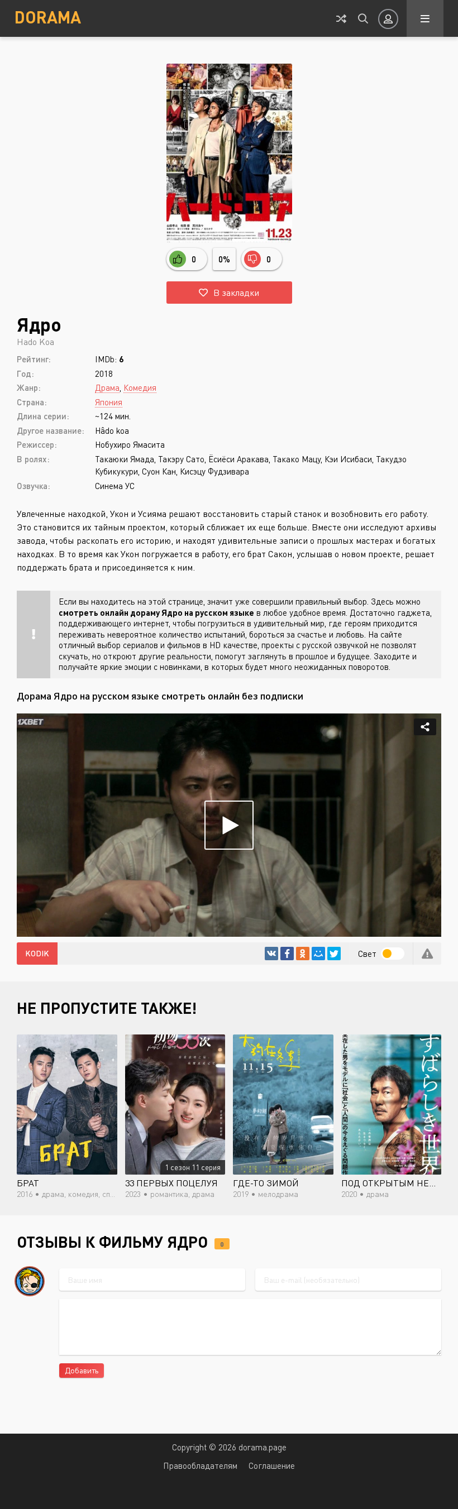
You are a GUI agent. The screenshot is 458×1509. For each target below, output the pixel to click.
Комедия (139, 387)
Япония (108, 402)
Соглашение (272, 1465)
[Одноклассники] (302, 953)
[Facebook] (287, 953)
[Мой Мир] (318, 953)
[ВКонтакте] (271, 953)
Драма (107, 387)
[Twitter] (334, 953)
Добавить (81, 1370)
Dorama (48, 17)
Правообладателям (200, 1465)
